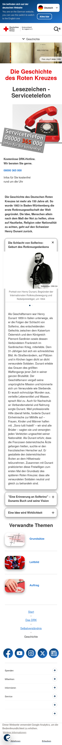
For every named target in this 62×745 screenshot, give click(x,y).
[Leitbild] (15, 562)
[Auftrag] (15, 585)
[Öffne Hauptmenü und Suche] (57, 29)
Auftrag (34, 585)
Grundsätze (36, 539)
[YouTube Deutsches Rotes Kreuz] (19, 653)
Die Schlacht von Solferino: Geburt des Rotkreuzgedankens (28, 245)
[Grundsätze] (15, 539)
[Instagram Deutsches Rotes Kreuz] (31, 653)
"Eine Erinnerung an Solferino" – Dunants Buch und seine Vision (29, 499)
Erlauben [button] (46, 741)
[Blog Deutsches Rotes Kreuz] (54, 653)
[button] (29, 305)
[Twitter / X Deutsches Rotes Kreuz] (42, 653)
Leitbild (34, 562)
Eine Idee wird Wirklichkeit (25, 513)
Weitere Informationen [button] (14, 732)
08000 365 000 (13, 170)
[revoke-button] (7, 737)
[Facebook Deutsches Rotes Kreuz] (8, 653)
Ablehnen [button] (15, 741)
